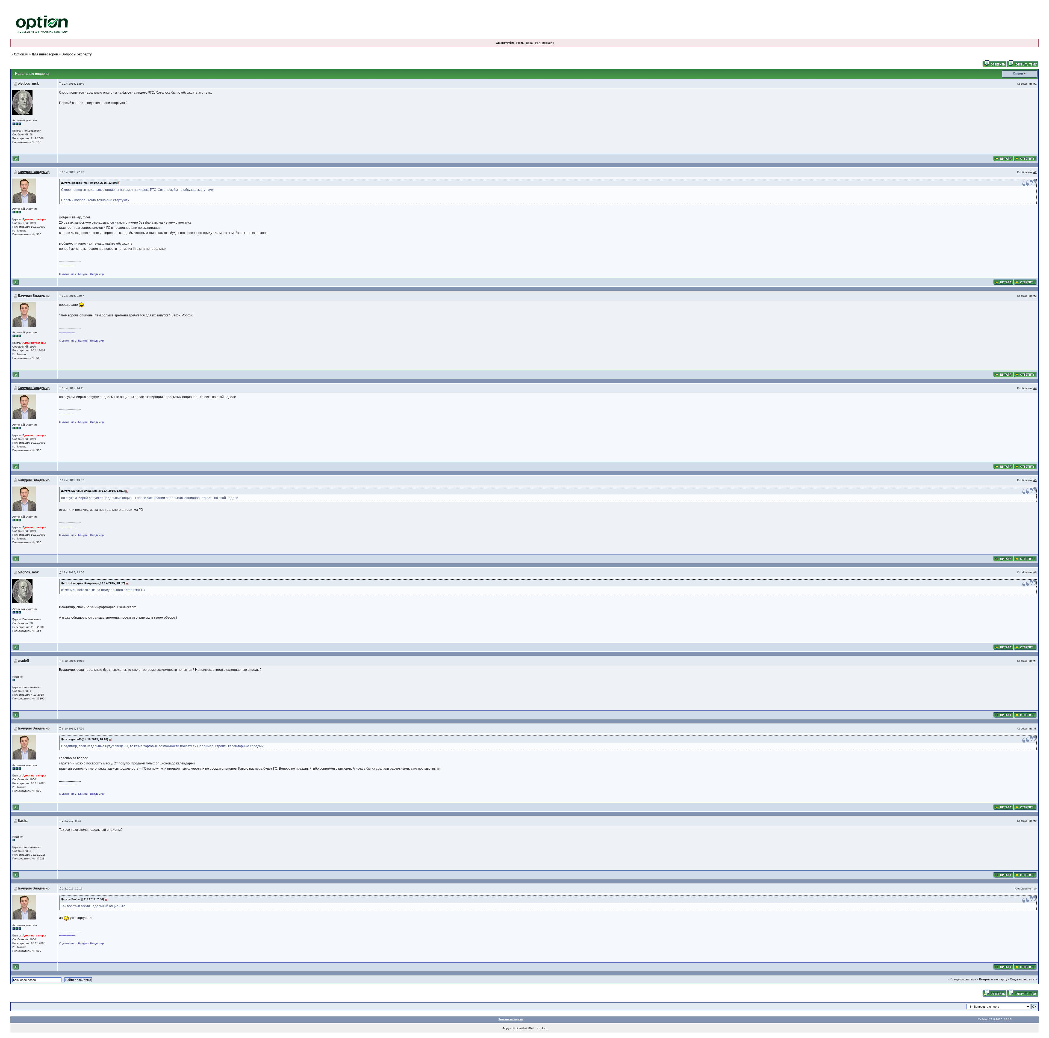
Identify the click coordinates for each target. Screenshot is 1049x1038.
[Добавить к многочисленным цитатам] (1003, 158)
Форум (507, 1028)
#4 (1035, 388)
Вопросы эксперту (76, 54)
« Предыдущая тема (962, 979)
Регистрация (543, 42)
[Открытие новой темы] (1023, 63)
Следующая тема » (1023, 979)
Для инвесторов (45, 54)
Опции (1018, 73)
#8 (1035, 728)
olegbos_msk (28, 83)
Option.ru (21, 54)
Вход (529, 42)
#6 (1035, 572)
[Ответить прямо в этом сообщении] (1025, 158)
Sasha (23, 821)
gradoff (23, 661)
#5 (1035, 480)
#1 (1035, 83)
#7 (1035, 660)
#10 (1034, 888)
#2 (1035, 172)
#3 (1035, 295)
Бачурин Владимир (33, 172)
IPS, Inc (541, 1028)
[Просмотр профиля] (22, 101)
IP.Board (518, 1028)
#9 (1035, 820)
